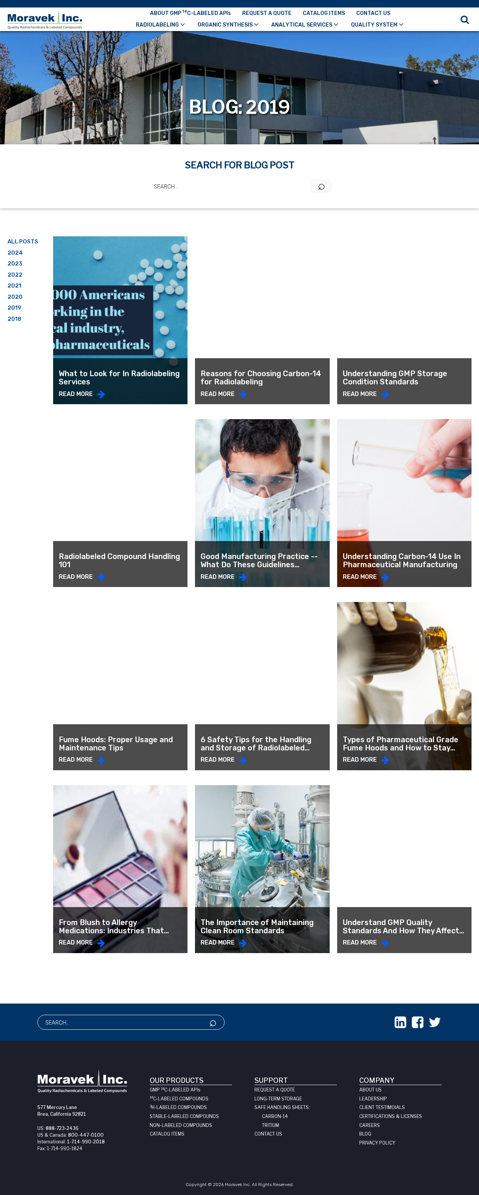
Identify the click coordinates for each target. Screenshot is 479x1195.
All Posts (22, 241)
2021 (14, 285)
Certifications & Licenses (390, 1116)
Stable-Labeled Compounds (184, 1116)
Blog (365, 1134)
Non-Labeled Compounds (181, 1125)
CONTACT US (373, 13)
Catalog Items (167, 1134)
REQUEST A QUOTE (267, 13)
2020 (14, 297)
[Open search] (465, 19)
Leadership (373, 1099)
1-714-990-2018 (86, 1142)
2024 (15, 252)
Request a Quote (274, 1090)
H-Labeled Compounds (178, 1107)
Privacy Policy (377, 1143)
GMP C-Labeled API (175, 1090)
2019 (14, 307)
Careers (369, 1125)
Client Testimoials (382, 1107)
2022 (14, 274)
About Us (370, 1090)
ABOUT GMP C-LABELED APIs (190, 12)
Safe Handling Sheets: (282, 1107)
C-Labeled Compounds (179, 1099)
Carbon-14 (275, 1116)
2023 (14, 263)
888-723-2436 (62, 1128)
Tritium (270, 1125)
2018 (14, 319)
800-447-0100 (86, 1135)
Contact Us (268, 1134)
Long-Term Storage (278, 1099)
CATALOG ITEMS (324, 13)
